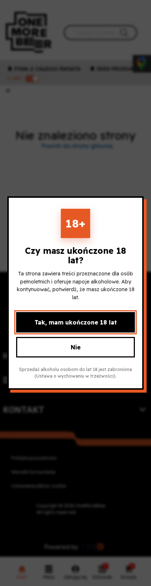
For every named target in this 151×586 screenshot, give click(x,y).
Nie (76, 347)
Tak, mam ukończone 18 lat (75, 322)
